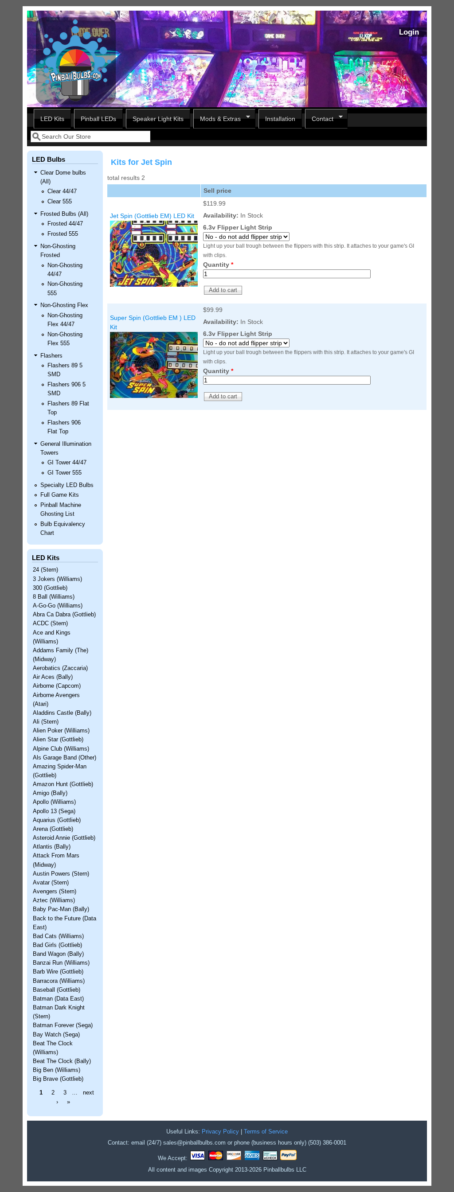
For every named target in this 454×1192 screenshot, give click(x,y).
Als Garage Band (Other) (64, 758)
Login (409, 32)
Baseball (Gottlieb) (56, 990)
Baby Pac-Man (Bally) (61, 909)
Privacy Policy (220, 1132)
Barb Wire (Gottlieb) (58, 972)
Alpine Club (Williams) (61, 749)
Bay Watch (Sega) (56, 1035)
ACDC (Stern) (50, 623)
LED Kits (52, 118)
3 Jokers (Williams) (57, 579)
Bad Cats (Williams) (58, 936)
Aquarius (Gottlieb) (57, 820)
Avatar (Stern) (51, 883)
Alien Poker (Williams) (61, 731)
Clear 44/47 (62, 191)
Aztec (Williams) (54, 900)
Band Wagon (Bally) (58, 954)
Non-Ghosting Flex (64, 305)
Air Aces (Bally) (53, 677)
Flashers (51, 356)
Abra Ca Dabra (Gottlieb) (64, 615)
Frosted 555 (62, 234)
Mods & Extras (217, 119)
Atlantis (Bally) (51, 847)
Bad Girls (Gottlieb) (57, 945)
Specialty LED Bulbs (67, 485)
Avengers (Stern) (54, 891)
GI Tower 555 (64, 473)
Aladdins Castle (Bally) (62, 713)
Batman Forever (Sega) (63, 1025)
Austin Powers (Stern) (61, 874)
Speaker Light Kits (158, 118)
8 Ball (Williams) (53, 597)
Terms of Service (266, 1132)
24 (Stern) (45, 570)
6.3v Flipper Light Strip (237, 227)
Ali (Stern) (46, 722)
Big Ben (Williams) (56, 1070)
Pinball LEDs (98, 118)
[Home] (76, 102)
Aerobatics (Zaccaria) (60, 668)
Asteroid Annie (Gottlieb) (64, 838)
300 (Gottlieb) (50, 588)
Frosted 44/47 (65, 224)
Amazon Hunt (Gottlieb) (63, 784)
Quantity (218, 264)
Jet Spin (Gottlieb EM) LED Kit (152, 215)
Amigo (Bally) (50, 793)
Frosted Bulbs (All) (64, 214)
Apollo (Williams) (54, 802)
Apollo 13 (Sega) (54, 811)
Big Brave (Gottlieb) (58, 1079)
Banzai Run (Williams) (61, 963)
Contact (319, 119)
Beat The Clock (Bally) (62, 1061)
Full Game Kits (59, 495)
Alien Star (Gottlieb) (58, 739)
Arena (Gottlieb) (53, 829)
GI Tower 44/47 (66, 463)
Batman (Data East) (58, 999)
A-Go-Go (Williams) (57, 606)
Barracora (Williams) (59, 981)
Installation (280, 118)
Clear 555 (59, 202)
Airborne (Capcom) (57, 686)
